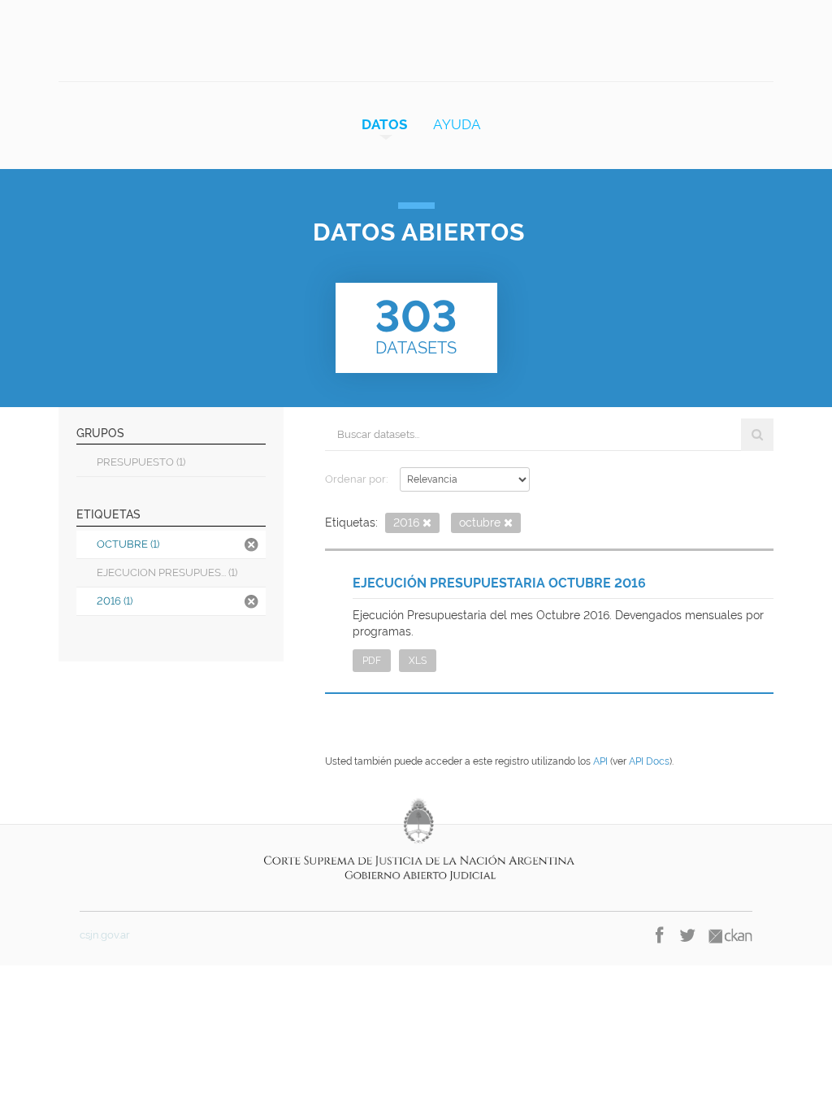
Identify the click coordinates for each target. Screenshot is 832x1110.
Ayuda (457, 124)
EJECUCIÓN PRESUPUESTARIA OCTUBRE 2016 (499, 583)
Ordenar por (355, 479)
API (600, 761)
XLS (418, 660)
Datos (384, 124)
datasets (416, 324)
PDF (371, 660)
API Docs (649, 761)
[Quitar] (426, 523)
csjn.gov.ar (105, 935)
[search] (757, 434)
